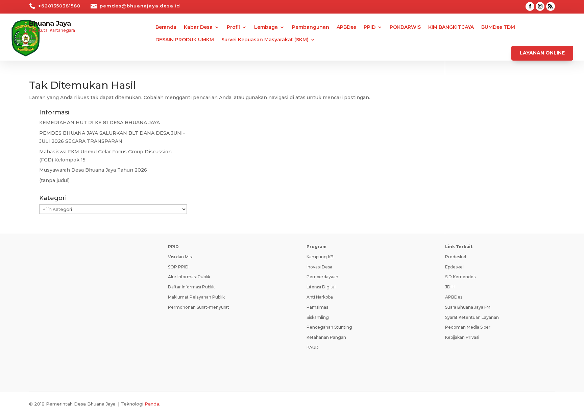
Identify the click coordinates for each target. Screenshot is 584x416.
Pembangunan (310, 27)
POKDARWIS (405, 27)
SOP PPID (178, 266)
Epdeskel (454, 266)
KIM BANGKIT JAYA (451, 27)
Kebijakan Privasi (462, 337)
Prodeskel (455, 256)
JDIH (450, 286)
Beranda (165, 27)
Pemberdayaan (322, 276)
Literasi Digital (321, 286)
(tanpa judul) (54, 180)
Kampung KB (320, 256)
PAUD (313, 347)
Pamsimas (317, 307)
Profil (233, 27)
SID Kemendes (460, 276)
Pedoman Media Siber (467, 327)
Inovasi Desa (319, 266)
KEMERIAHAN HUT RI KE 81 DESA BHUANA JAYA (99, 122)
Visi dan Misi (180, 256)
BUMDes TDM (498, 27)
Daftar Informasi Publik (191, 286)
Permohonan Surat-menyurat (198, 307)
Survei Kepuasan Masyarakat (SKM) (265, 40)
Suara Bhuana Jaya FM (467, 307)
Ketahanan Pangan (326, 337)
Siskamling (318, 317)
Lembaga (266, 27)
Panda (152, 404)
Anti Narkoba (320, 297)
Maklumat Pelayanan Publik (196, 297)
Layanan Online (542, 53)
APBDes (346, 27)
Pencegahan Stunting (329, 327)
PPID (369, 27)
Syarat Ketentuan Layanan (472, 317)
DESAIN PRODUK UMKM (184, 40)
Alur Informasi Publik (189, 276)
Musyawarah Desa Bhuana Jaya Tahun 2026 (93, 170)
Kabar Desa (198, 27)
